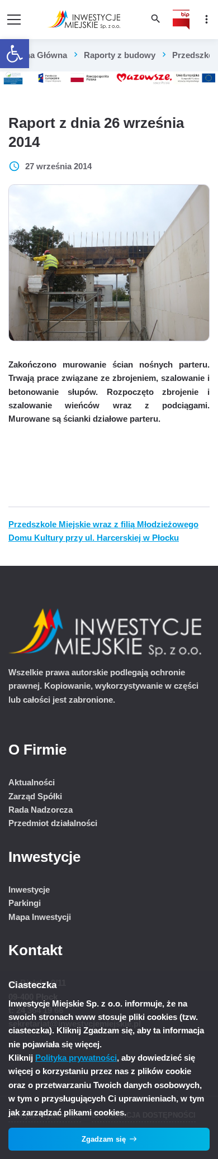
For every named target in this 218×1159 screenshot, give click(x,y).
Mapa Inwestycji (39, 917)
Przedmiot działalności (52, 823)
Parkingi (24, 903)
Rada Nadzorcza (40, 809)
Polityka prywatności (76, 1057)
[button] (14, 53)
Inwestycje (29, 889)
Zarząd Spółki (35, 796)
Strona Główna (37, 55)
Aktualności (31, 782)
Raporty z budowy (119, 55)
